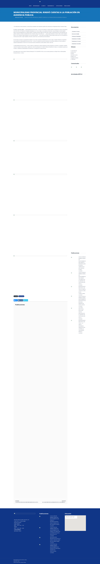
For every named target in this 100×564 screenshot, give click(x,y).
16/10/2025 (80, 333)
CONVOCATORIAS (59, 5)
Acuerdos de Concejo (75, 31)
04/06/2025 (21, 364)
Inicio (30, 5)
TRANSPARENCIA (51, 5)
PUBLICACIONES (67, 5)
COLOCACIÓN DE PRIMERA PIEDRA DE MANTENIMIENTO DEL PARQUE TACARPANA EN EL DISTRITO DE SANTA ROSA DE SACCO (78, 124)
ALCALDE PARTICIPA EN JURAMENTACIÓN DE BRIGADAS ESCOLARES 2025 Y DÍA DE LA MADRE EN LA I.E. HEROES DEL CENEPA (42, 326)
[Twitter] (81, 561)
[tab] (78, 31)
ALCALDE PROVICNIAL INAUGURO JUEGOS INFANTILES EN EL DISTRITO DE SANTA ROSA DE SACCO (82, 312)
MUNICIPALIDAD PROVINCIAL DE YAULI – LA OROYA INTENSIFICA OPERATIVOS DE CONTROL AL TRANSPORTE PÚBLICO (82, 326)
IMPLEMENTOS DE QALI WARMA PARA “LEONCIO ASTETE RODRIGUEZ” (35, 345)
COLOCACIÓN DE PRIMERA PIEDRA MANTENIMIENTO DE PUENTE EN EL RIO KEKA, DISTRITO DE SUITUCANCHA (82, 300)
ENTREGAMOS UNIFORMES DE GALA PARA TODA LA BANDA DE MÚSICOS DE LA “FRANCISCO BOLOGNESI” (42, 487)
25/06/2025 (21, 452)
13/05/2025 (21, 328)
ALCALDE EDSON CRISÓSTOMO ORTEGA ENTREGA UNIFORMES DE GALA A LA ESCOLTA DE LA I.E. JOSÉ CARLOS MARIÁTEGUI (41, 362)
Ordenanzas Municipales (76, 36)
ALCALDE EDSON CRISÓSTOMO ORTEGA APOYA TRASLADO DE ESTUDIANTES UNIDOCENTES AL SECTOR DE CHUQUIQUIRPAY (42, 451)
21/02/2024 (21, 386)
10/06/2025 (21, 429)
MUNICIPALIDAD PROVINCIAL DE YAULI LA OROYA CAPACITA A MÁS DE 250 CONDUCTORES (78, 150)
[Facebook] (79, 561)
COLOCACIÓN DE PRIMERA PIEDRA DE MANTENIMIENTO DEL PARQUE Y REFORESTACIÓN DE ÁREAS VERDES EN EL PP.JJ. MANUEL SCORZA (82, 263)
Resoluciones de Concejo (76, 41)
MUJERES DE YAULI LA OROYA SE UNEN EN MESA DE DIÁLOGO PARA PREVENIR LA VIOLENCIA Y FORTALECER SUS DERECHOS (40, 427)
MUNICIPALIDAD (36, 5)
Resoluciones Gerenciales (76, 43)
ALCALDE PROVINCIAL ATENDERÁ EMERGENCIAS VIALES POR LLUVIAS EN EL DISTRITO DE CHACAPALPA (42, 405)
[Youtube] (83, 561)
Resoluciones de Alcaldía (76, 38)
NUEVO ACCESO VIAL (24, 310)
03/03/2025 (21, 406)
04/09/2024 (21, 346)
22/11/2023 (21, 470)
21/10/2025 (80, 306)
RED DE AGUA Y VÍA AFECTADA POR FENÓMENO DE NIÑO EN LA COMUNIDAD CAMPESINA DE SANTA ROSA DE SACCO (42, 385)
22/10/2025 (80, 285)
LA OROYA (43, 5)
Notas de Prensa (19, 17)
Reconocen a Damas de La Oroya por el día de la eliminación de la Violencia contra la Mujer (36, 469)
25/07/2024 (21, 488)
